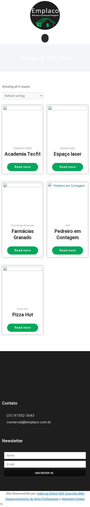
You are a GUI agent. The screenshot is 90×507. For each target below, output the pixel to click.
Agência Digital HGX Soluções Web (60, 493)
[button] (45, 38)
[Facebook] (4, 432)
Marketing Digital (73, 499)
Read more (22, 167)
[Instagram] (12, 432)
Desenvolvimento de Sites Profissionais (32, 499)
